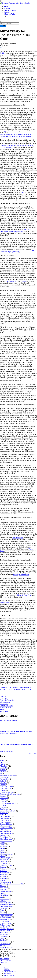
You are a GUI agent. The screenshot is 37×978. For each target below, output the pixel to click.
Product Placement (6, 914)
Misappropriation (6, 882)
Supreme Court (5, 944)
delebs (2, 815)
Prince (2, 910)
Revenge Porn (5, 919)
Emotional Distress (6, 824)
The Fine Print (4, 959)
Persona (3, 901)
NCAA (2, 886)
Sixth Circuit (4, 932)
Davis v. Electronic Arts (8, 811)
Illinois (2, 850)
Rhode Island (4, 921)
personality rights (6, 902)
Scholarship (4, 927)
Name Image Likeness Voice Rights (12, 884)
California (3, 696)
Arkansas (3, 771)
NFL (1, 893)
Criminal (3, 805)
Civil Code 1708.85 (6, 786)
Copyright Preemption (7, 700)
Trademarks (4, 711)
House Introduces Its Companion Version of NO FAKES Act (17, 744)
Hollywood (4, 846)
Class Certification (6, 788)
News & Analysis (10, 10)
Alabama (3, 764)
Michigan (3, 876)
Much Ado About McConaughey (9, 720)
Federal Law (4, 837)
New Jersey (4, 887)
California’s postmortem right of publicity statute (15, 230)
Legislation (4, 863)
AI (1, 762)
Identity (2, 848)
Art (1, 773)
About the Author (10, 14)
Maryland (3, 871)
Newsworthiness (5, 891)
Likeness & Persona (6, 865)
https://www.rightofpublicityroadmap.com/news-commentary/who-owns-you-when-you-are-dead (15, 135)
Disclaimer (3, 962)
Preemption (4, 908)
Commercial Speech (6, 792)
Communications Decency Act (10, 794)
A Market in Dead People (24, 595)
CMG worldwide (17, 538)
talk (5, 131)
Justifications (4, 859)
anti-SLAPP (4, 768)
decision (3, 53)
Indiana (2, 852)
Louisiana (3, 867)
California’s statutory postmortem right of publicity (16, 145)
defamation (4, 813)
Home (6, 6)
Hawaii (23, 281)
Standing (3, 940)
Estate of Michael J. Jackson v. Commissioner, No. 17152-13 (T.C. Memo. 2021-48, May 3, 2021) (16, 688)
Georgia (3, 844)
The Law (7, 8)
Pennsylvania (4, 899)
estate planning (5, 702)
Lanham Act (4, 704)
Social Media (4, 934)
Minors (2, 880)
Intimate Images (5, 858)
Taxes (2, 709)
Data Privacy (4, 809)
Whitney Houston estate (21, 575)
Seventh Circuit (5, 931)
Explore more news (6, 751)
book (23, 192)
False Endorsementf (6, 833)
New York (3, 889)
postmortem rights (6, 906)
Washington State (12, 281)
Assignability (4, 777)
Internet (2, 856)
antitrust (3, 770)
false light (3, 835)
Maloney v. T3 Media (7, 869)
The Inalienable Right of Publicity (17, 251)
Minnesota (3, 878)
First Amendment (6, 841)
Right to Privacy (5, 925)
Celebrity (3, 785)
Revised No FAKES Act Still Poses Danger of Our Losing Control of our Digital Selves (16, 732)
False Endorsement (6, 831)
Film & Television (6, 839)
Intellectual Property (6, 854)
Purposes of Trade (6, 916)
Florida (2, 843)
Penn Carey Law (5, 960)
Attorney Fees (5, 779)
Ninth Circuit (4, 895)
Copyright (3, 698)
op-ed (4, 597)
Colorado (3, 790)
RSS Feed (33, 753)
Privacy (2, 912)
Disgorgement (5, 818)
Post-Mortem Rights (6, 706)
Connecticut (4, 798)
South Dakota (4, 936)
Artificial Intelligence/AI (8, 775)
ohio (1, 897)
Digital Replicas (5, 816)
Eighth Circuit (5, 820)
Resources (7, 12)
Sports (2, 938)
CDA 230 (3, 783)
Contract (3, 800)
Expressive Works (6, 828)
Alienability (4, 766)
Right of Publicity (6, 707)
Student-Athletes (5, 942)
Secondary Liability (6, 929)
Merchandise (4, 874)
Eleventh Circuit (5, 822)
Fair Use (3, 829)
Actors (2, 760)
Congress (3, 796)
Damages (3, 807)
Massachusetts (5, 873)
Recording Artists (6, 917)
